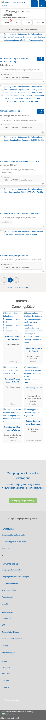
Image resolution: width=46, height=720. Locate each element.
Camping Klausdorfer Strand (33, 349)
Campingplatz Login (12, 700)
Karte (17, 22)
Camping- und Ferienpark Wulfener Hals (12, 429)
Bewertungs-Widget (9, 590)
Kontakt (5, 604)
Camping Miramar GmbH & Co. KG (12, 380)
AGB (3, 625)
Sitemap (5, 646)
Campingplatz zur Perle (11, 111)
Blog (3, 555)
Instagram (6, 674)
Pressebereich (7, 597)
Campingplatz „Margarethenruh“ (14, 256)
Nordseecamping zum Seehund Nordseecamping (14, 60)
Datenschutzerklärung (10, 632)
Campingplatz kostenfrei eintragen (15, 577)
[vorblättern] (38, 44)
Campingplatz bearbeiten (12, 570)
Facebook (6, 667)
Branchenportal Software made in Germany (16, 713)
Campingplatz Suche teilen (17, 287)
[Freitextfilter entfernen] (34, 3)
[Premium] (41, 302)
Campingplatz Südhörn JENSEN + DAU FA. (20, 213)
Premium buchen (11, 583)
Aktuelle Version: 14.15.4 (9, 718)
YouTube (5, 681)
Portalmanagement (9, 652)
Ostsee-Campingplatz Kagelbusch (33, 422)
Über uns (5, 548)
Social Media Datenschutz (12, 639)
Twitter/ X (5, 687)
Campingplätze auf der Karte (13, 535)
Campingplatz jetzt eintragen (24, 500)
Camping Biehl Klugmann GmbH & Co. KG (19, 161)
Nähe (28, 22)
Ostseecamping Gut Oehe (33, 389)
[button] (4, 279)
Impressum (6, 618)
